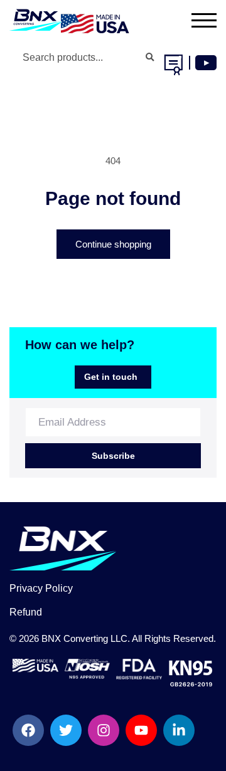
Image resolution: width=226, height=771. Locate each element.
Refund (25, 612)
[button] (196, 20)
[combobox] (86, 58)
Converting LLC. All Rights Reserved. (139, 638)
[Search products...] (149, 57)
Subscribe (113, 456)
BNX (51, 638)
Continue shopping (113, 244)
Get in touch (110, 377)
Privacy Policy (41, 588)
